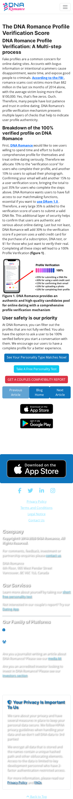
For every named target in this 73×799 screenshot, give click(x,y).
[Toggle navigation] (65, 7)
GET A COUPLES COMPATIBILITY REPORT (36, 379)
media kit (54, 658)
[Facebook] (19, 490)
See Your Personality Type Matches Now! (36, 357)
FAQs (38, 782)
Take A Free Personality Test (36, 369)
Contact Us (36, 520)
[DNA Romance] (14, 7)
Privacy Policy (37, 501)
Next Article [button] (60, 392)
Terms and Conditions (36, 508)
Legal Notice (37, 514)
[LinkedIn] (41, 490)
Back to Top (38, 797)
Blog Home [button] (39, 392)
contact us (53, 555)
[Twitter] (30, 490)
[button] (36, 468)
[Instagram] (52, 490)
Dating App (10, 609)
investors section (14, 675)
